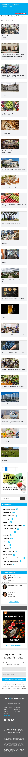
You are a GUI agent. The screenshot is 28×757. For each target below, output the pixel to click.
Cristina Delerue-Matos (13, 587)
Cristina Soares (5, 582)
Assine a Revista (19, 13)
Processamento (7, 554)
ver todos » (14, 601)
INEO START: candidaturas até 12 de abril (13, 335)
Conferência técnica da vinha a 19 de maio (13, 352)
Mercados (6, 548)
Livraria (5, 541)
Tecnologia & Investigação (10, 561)
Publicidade (17, 709)
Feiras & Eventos (8, 532)
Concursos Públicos (8, 515)
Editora (6, 709)
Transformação (7, 564)
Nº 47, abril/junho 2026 (14, 646)
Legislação (6, 538)
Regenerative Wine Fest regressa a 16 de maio (14, 369)
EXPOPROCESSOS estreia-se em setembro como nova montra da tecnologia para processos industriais (13, 56)
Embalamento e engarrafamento (12, 525)
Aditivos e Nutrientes (6, 4)
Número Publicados (8, 551)
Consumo (10, 6)
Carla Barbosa (11, 596)
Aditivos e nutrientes (9, 509)
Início (4, 2)
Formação (6, 535)
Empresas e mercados (9, 528)
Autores (6, 711)
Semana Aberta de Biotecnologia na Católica (13, 403)
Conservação (4, 6)
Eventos (6, 713)
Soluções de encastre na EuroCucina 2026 (13, 298)
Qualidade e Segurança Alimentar (9, 11)
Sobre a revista (8, 707)
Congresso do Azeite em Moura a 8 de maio (13, 386)
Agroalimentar (16, 4)
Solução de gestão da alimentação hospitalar (13, 169)
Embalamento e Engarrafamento (8, 8)
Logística (5, 545)
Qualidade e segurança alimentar (12, 558)
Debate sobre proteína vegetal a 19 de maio (13, 187)
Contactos (17, 711)
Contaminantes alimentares (15, 585)
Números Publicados (13, 2)
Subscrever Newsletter (14, 679)
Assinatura (17, 707)
